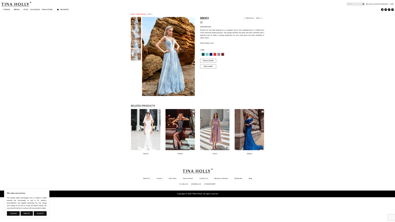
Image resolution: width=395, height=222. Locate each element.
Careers (159, 178)
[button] (192, 57)
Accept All (40, 213)
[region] (26, 203)
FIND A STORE (47, 9)
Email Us (197, 184)
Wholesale (238, 178)
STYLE (26, 9)
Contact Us (204, 178)
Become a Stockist (221, 178)
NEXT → (259, 18)
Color (202, 50)
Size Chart (172, 178)
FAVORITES (64, 9)
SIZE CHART (208, 66)
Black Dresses (141, 14)
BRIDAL (17, 9)
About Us (146, 178)
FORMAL (6, 9)
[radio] (203, 54)
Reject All (27, 213)
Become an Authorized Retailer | (377, 4)
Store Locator (188, 178)
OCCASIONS (35, 9)
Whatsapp (210, 184)
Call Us (184, 184)
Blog (250, 178)
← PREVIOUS (249, 18)
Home (133, 14)
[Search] (363, 4)
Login (392, 4)
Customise (13, 213)
